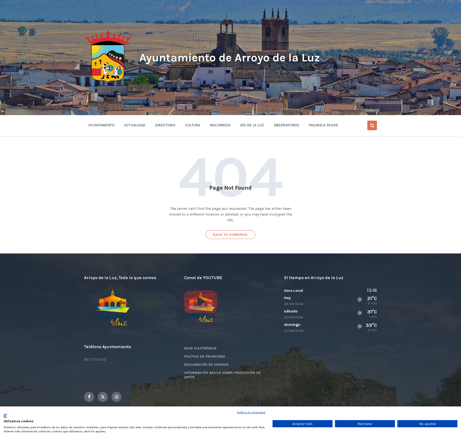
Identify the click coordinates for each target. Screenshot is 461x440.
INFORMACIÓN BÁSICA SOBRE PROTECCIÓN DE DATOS (222, 374)
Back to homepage (230, 235)
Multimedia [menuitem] (220, 125)
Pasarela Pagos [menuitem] (323, 125)
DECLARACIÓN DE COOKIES (206, 364)
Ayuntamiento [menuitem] (101, 125)
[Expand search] (372, 125)
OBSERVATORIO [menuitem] (286, 125)
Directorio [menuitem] (165, 125)
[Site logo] (108, 83)
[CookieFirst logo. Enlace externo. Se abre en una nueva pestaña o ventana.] (5, 416)
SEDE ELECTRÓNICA (200, 348)
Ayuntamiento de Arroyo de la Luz (229, 57)
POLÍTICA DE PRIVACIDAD (204, 356)
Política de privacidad (251, 412)
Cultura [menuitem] (192, 125)
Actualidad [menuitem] (135, 125)
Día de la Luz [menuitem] (252, 125)
